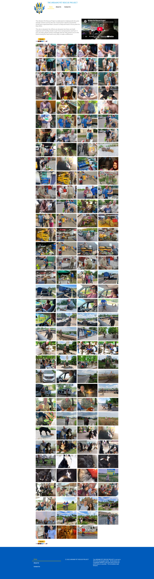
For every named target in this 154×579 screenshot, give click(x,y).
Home (51, 7)
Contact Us (67, 7)
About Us (58, 7)
